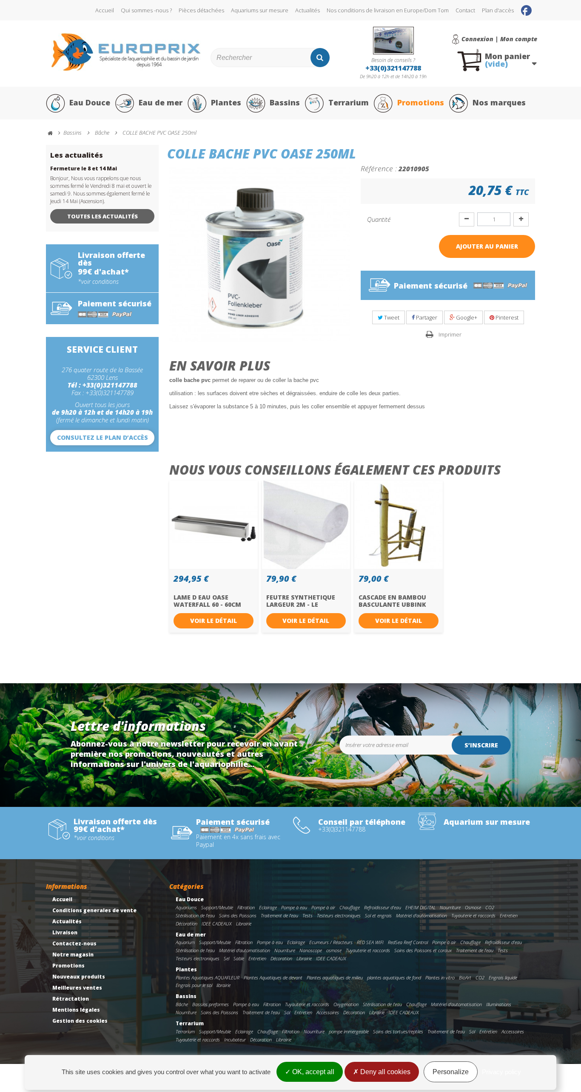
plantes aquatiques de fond (394, 977)
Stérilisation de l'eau (195, 915)
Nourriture (450, 907)
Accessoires (327, 1012)
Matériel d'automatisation (421, 915)
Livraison (64, 932)
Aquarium (185, 942)
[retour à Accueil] (54, 133)
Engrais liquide (503, 977)
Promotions (420, 102)
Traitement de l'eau (279, 915)
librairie (223, 985)
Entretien (509, 915)
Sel (226, 958)
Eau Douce (89, 102)
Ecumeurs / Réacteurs (331, 942)
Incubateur (235, 1039)
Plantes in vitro (440, 977)
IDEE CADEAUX (217, 923)
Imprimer (450, 334)
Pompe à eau (294, 907)
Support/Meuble (217, 907)
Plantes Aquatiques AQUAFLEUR (207, 977)
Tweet (391, 317)
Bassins (285, 102)
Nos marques (499, 102)
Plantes (226, 102)
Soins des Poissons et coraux (423, 950)
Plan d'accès (498, 10)
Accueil (104, 10)
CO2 (489, 907)
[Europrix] (126, 52)
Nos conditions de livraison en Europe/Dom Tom (388, 10)
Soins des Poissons (237, 915)
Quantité (378, 219)
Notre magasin (73, 954)
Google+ (466, 317)
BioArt (465, 977)
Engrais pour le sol (194, 985)
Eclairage (268, 907)
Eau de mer (160, 102)
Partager (426, 317)
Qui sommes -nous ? (146, 10)
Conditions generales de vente (94, 910)
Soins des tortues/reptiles (398, 1031)
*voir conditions (98, 282)
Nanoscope (310, 950)
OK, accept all (312, 1071)
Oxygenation (346, 1004)
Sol (287, 1012)
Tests (307, 915)
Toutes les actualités (102, 216)
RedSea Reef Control (408, 942)
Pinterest (506, 317)
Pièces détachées (201, 10)
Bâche (182, 1004)
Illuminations (498, 1004)
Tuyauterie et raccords (473, 915)
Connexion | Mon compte (499, 39)
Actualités (307, 10)
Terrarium (348, 102)
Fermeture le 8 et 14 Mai (83, 168)
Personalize (451, 1071)
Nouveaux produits (78, 976)
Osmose (473, 907)
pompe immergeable (349, 1031)
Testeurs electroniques (339, 915)
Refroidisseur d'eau (382, 907)
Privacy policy (501, 1071)
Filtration (246, 907)
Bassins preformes (210, 1004)
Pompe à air (323, 907)
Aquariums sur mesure (259, 10)
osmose (334, 950)
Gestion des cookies (80, 1020)
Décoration (186, 923)
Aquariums (186, 907)
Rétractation (70, 998)
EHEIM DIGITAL (420, 907)
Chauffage (349, 907)
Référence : (379, 168)
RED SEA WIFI (370, 942)
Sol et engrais (378, 915)
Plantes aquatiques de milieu (335, 977)
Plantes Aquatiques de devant (273, 977)
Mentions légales (76, 1009)
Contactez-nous (74, 943)
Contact (465, 10)
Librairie (243, 923)
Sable (239, 958)
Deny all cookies (384, 1071)
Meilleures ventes (77, 987)
